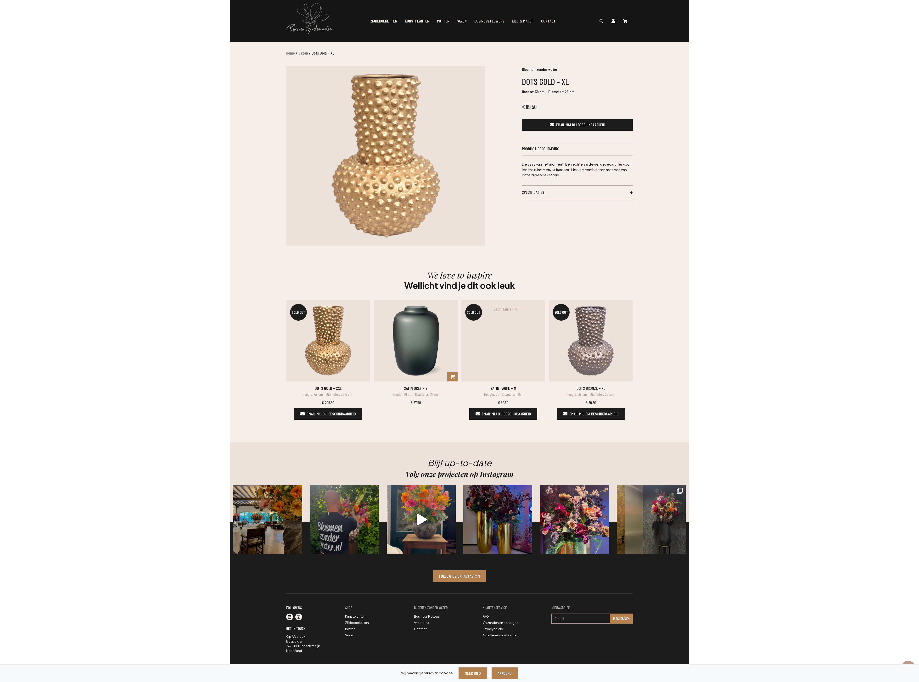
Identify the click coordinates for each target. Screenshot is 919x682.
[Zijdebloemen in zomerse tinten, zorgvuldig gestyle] (344, 519)
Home (290, 53)
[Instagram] (299, 617)
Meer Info (473, 673)
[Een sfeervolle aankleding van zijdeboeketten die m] (267, 519)
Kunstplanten (417, 20)
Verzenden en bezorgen (500, 623)
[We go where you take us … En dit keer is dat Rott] (421, 519)
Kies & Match (522, 20)
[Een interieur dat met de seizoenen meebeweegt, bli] (651, 519)
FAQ (486, 616)
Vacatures (421, 623)
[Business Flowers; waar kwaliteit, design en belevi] (574, 519)
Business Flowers (489, 20)
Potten (443, 20)
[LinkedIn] (290, 617)
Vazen (462, 20)
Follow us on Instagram (459, 576)
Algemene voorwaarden (500, 635)
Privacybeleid (493, 629)
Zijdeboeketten (383, 20)
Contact (548, 20)
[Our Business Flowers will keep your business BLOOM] (497, 519)
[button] (577, 149)
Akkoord (505, 673)
